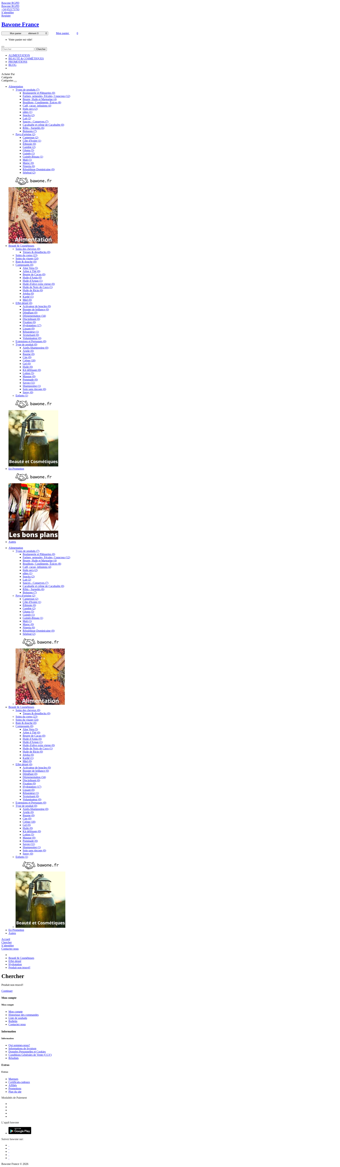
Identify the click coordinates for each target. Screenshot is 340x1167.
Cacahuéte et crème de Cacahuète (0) (43, 124)
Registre (6, 15)
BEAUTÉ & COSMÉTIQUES (26, 58)
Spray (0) (28, 392)
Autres (12, 541)
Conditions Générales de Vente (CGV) (30, 1054)
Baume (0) (29, 354)
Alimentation (15, 86)
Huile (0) (28, 366)
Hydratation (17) (32, 325)
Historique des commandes (23, 1014)
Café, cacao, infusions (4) (37, 105)
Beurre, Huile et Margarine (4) (40, 99)
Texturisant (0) (31, 334)
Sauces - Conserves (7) (35, 121)
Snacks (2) (29, 115)
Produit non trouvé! (19, 967)
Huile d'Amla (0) (32, 277)
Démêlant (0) (30, 312)
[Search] (2, 46)
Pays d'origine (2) (25, 134)
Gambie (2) (29, 147)
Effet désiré (14, 961)
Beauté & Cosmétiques (21, 245)
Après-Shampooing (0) (35, 347)
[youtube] (8, 1157)
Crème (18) (29, 360)
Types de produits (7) (27, 89)
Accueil (5, 939)
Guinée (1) (29, 153)
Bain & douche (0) (26, 261)
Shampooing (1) (32, 385)
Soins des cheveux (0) (28, 248)
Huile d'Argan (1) (32, 280)
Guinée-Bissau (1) (33, 156)
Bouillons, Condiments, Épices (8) (42, 102)
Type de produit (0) (26, 344)
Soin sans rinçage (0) (34, 389)
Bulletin (12, 1021)
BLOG (12, 64)
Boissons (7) (30, 131)
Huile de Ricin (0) (33, 290)
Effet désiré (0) (24, 303)
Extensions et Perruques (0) (31, 341)
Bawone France (20, 24)
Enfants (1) (22, 395)
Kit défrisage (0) (32, 370)
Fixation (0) (29, 322)
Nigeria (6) (29, 166)
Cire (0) (27, 357)
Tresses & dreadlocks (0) (36, 252)
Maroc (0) (28, 163)
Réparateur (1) (31, 331)
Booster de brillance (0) (36, 309)
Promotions (14, 1088)
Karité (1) (28, 296)
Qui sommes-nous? (19, 1045)
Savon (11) (29, 382)
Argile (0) (28, 350)
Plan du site (14, 1091)
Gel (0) (27, 363)
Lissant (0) (29, 328)
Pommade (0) (30, 379)
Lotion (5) (28, 373)
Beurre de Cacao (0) (34, 274)
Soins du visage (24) (27, 258)
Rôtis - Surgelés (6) (33, 127)
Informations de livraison (22, 1048)
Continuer (7, 990)
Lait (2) (27, 118)
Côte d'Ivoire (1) (32, 140)
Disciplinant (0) (31, 319)
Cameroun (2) (30, 137)
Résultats (13, 1058)
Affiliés (12, 1085)
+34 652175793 (10, 9)
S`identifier (7, 12)
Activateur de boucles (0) (37, 306)
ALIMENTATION (19, 55)
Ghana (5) (28, 150)
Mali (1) (27, 159)
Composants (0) (24, 264)
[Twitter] (8, 1148)
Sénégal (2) (29, 172)
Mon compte (15, 1011)
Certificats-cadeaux (19, 1082)
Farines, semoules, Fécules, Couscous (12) (46, 96)
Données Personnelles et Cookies (27, 1051)
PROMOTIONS (17, 61)
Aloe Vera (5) (30, 268)
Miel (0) (27, 299)
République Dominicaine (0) (39, 169)
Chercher (41, 49)
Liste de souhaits (17, 1017)
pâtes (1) (27, 112)
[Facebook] (8, 1145)
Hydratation (15, 964)
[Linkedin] (8, 1151)
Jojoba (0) (28, 293)
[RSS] (8, 1154)
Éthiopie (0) (29, 143)
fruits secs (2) (30, 108)
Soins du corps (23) (26, 255)
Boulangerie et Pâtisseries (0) (39, 92)
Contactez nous (10, 948)
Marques (13, 1078)
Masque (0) (29, 376)
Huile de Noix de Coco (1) (38, 287)
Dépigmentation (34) (34, 315)
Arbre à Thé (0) (31, 271)
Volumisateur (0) (32, 338)
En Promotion (16, 468)
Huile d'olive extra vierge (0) (39, 283)
